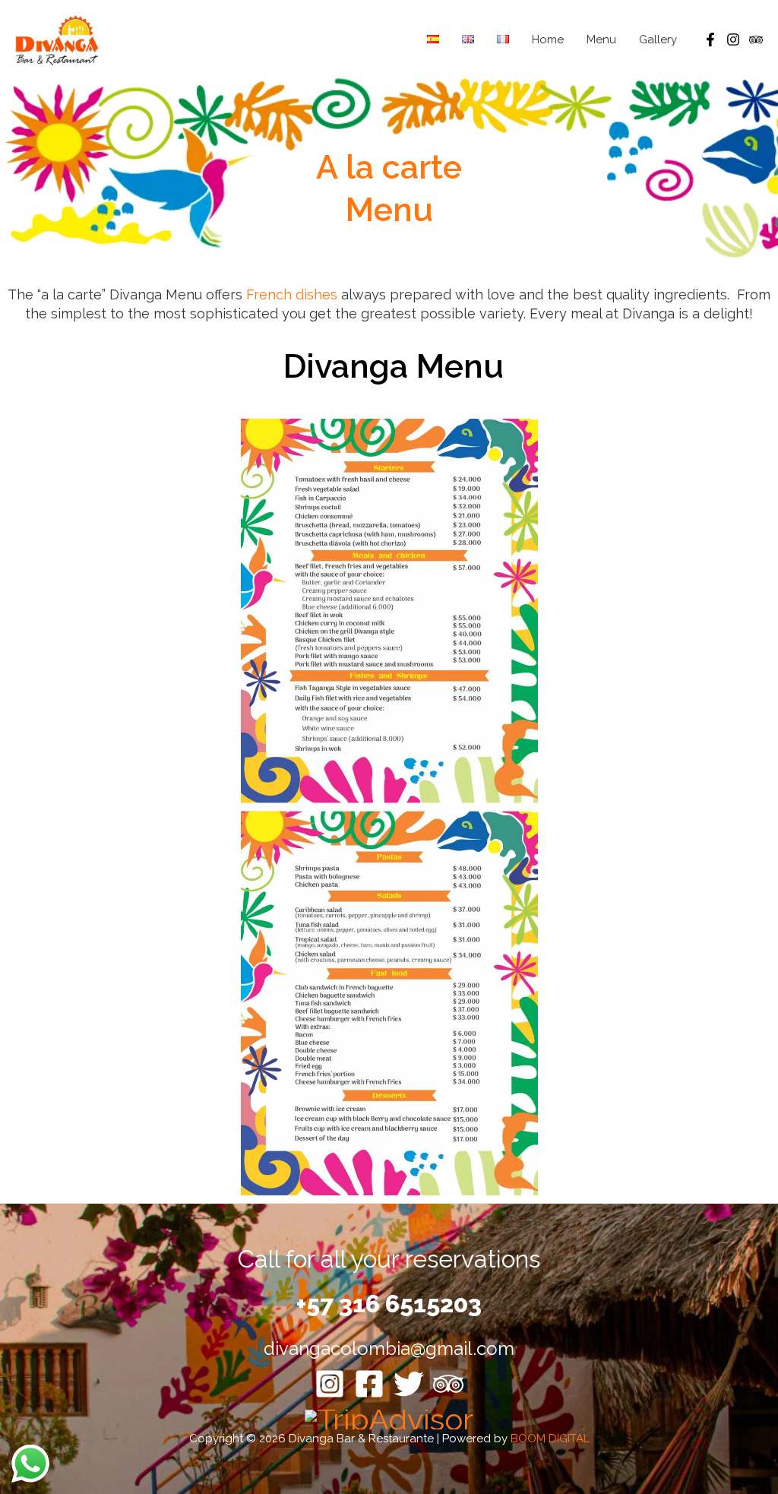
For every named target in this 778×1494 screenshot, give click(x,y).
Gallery (658, 39)
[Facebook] (710, 39)
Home (548, 39)
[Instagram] (733, 39)
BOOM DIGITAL (550, 1438)
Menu (601, 39)
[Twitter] (409, 1384)
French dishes (291, 294)
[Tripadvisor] (756, 39)
